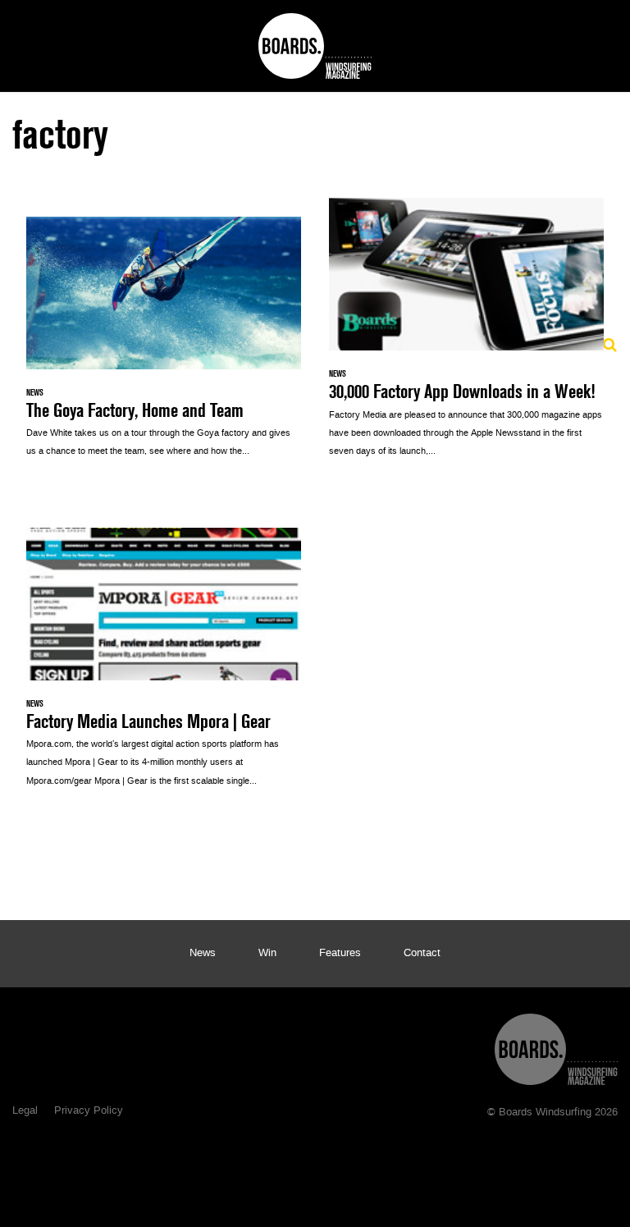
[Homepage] (556, 1045)
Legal (25, 1111)
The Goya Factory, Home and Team (163, 346)
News (202, 954)
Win (267, 954)
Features (340, 954)
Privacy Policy (88, 1111)
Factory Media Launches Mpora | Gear (163, 666)
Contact (422, 954)
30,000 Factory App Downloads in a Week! (466, 336)
